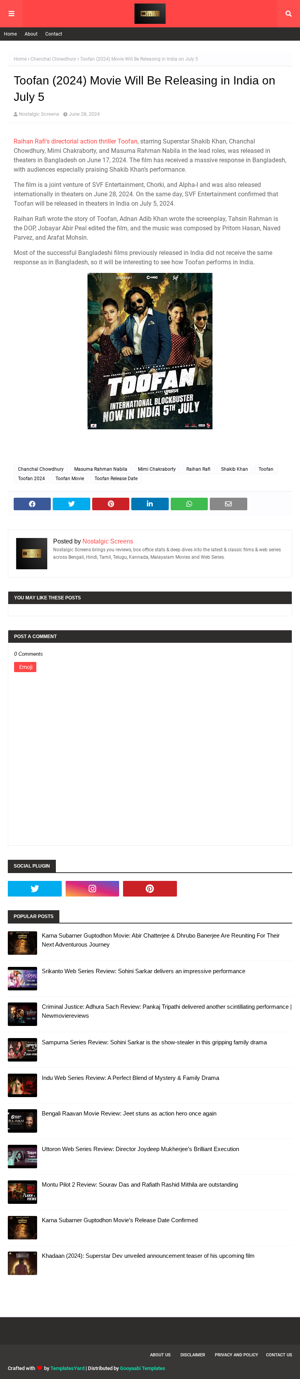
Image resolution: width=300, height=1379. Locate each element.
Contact (53, 34)
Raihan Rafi (198, 469)
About (31, 34)
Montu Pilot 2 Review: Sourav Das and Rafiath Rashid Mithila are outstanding (140, 1184)
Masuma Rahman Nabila (100, 469)
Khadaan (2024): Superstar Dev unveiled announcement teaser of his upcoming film (148, 1255)
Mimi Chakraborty (157, 469)
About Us (160, 1354)
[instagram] (93, 889)
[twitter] (35, 889)
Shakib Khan (234, 469)
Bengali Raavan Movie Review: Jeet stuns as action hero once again (129, 1113)
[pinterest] (150, 889)
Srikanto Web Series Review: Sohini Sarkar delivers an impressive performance (143, 971)
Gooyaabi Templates (142, 1368)
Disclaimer (192, 1354)
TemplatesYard (67, 1368)
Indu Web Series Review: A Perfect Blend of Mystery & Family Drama (130, 1077)
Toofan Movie (69, 478)
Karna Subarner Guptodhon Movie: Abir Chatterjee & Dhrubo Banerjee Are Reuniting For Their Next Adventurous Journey (161, 940)
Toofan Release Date (116, 478)
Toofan (266, 469)
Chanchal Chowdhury (53, 59)
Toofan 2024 (31, 478)
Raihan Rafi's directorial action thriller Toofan (76, 141)
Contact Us (279, 1354)
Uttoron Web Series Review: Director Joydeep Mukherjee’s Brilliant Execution (140, 1149)
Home (10, 34)
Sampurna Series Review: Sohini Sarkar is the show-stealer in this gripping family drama (154, 1042)
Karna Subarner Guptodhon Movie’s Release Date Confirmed (120, 1220)
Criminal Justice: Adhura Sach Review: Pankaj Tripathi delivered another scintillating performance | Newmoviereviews (167, 1011)
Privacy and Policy (236, 1354)
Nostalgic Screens (39, 114)
